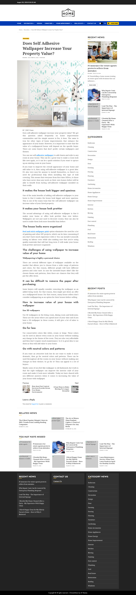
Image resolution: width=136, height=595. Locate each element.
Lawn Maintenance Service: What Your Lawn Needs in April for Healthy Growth (107, 460)
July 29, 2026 (97, 73)
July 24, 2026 (106, 99)
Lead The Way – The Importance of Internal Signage (109, 108)
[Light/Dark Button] (101, 23)
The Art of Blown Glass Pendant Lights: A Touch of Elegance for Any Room (73, 422)
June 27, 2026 (106, 112)
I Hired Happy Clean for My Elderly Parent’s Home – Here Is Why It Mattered (74, 460)
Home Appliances (94, 193)
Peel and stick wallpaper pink (36, 231)
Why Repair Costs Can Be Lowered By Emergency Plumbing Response (109, 94)
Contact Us (91, 23)
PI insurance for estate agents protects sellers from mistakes (102, 68)
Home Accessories (94, 188)
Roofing (90, 242)
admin (25, 57)
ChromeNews (74, 593)
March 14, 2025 (24, 426)
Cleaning (91, 147)
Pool (89, 230)
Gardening (91, 184)
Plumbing (91, 225)
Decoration (28, 23)
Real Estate (78, 23)
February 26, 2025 (71, 429)
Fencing (90, 172)
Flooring (91, 176)
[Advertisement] (102, 267)
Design (39, 23)
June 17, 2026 (104, 466)
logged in (35, 404)
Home (19, 23)
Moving (90, 213)
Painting (91, 217)
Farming (91, 168)
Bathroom (91, 143)
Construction (92, 151)
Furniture (48, 23)
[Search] (105, 23)
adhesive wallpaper (45, 155)
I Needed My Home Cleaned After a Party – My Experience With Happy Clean (109, 122)
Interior (90, 205)
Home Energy (93, 197)
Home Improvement (63, 23)
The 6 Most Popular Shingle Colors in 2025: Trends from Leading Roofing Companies (33, 422)
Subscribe (114, 23)
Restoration (92, 238)
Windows (91, 246)
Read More (92, 85)
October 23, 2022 (34, 57)
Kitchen (90, 209)
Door (89, 164)
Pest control (92, 221)
